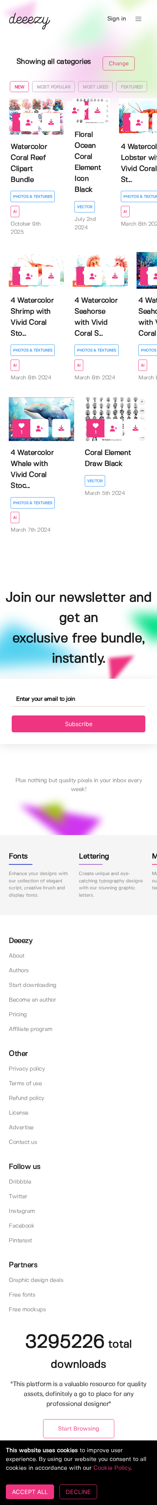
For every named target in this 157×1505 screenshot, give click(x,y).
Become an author (32, 1000)
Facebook (21, 1226)
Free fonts (22, 1295)
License (18, 1113)
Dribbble (20, 1182)
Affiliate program (31, 1029)
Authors (19, 970)
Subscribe (78, 724)
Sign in (116, 19)
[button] (138, 19)
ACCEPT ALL (30, 1491)
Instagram (22, 1211)
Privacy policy (27, 1069)
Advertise (21, 1127)
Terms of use (25, 1083)
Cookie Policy (111, 1468)
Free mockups (27, 1309)
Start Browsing (78, 1429)
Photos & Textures (32, 196)
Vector (84, 207)
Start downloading (33, 985)
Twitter (18, 1196)
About (16, 956)
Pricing (18, 1014)
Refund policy (26, 1098)
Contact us (23, 1142)
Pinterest (20, 1240)
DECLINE (78, 1491)
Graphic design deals (36, 1280)
